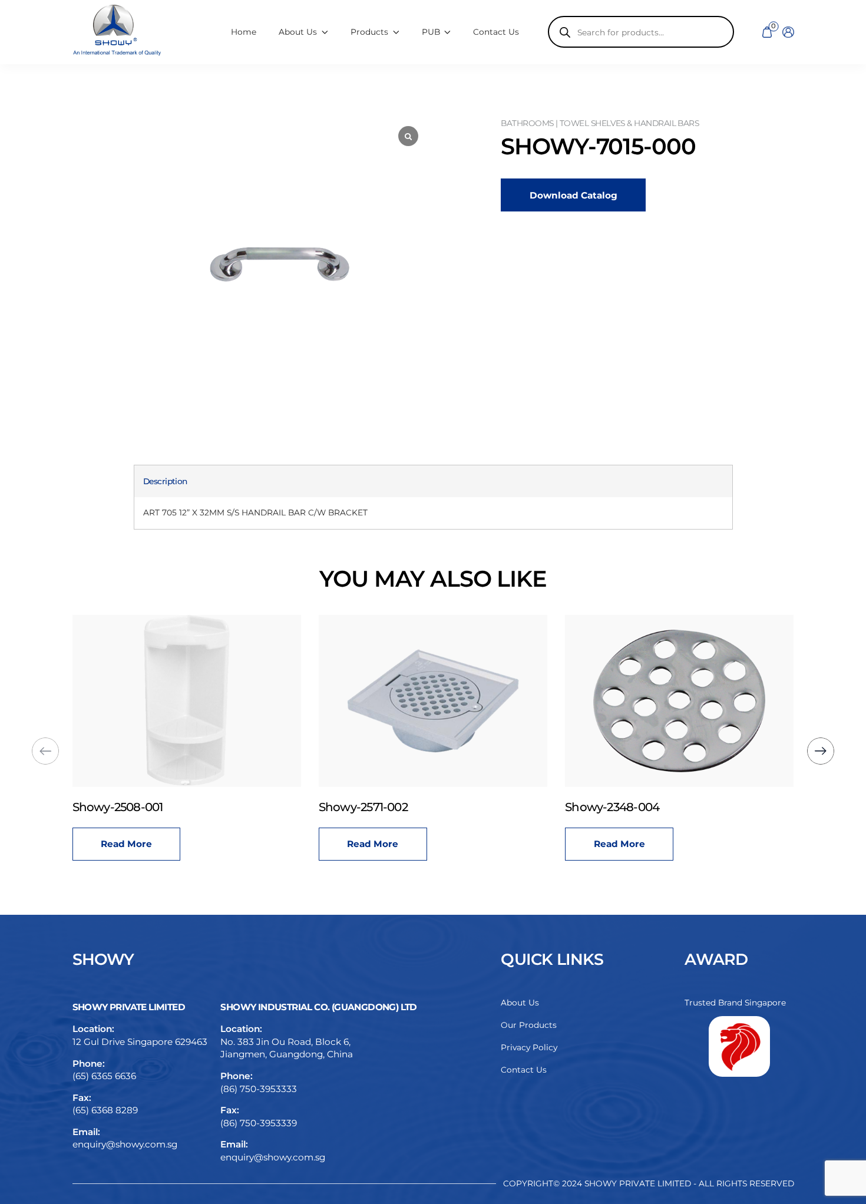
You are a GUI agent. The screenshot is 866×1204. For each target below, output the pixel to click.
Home (243, 32)
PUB (431, 32)
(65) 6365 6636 (104, 1075)
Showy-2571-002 (363, 807)
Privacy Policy (529, 1047)
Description (165, 481)
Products (369, 32)
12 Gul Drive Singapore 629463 (139, 1041)
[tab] (165, 481)
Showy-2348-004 (612, 807)
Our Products (529, 1025)
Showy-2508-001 (117, 807)
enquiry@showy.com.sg (124, 1144)
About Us (520, 1002)
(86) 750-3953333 (258, 1088)
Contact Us (496, 32)
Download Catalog (573, 195)
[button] (820, 751)
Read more (126, 843)
